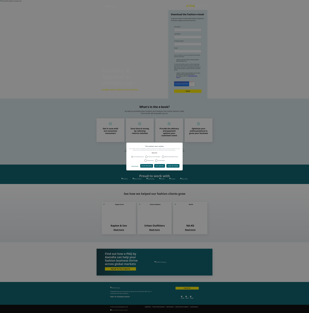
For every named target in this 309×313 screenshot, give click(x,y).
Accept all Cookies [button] (173, 165)
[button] (135, 166)
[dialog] (154, 156)
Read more (154, 153)
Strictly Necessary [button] (146, 165)
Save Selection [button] (159, 165)
